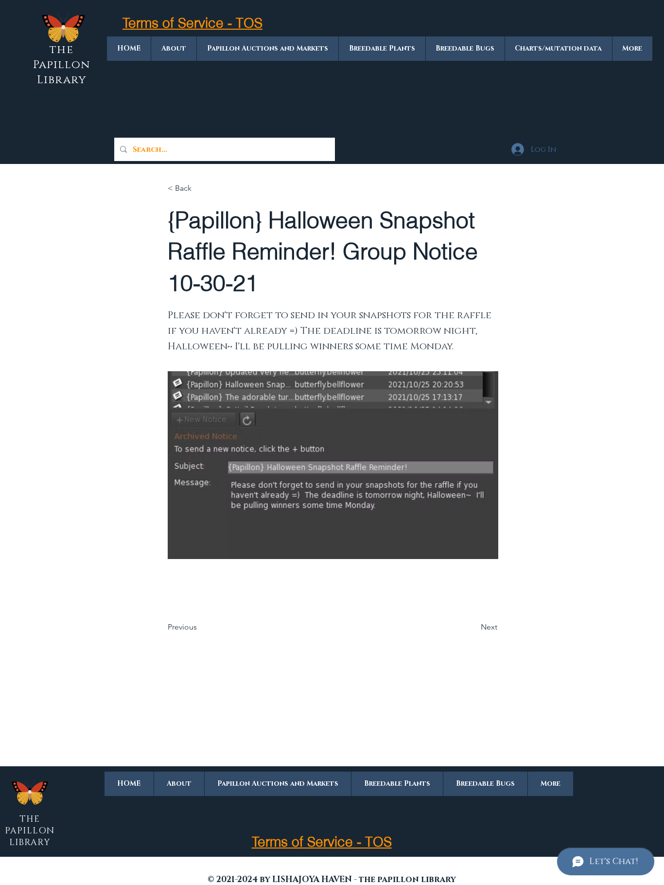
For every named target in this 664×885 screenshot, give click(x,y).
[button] (200, 188)
